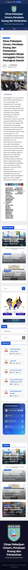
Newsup (24, 565)
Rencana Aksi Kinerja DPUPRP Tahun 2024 (16, 381)
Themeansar (15, 567)
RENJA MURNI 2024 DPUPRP (15, 392)
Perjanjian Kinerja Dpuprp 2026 (15, 350)
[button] (25, 29)
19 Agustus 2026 (10, 494)
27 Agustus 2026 (10, 459)
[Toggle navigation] (14, 29)
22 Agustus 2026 (10, 476)
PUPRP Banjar (7, 236)
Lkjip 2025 (13, 361)
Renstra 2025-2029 (15, 370)
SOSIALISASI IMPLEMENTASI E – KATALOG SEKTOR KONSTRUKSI (18, 190)
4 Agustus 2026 (10, 512)
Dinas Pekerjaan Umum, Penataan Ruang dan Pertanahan (14, 17)
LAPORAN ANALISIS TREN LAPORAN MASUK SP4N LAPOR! (13, 258)
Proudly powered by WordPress (10, 565)
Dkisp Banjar (13, 65)
